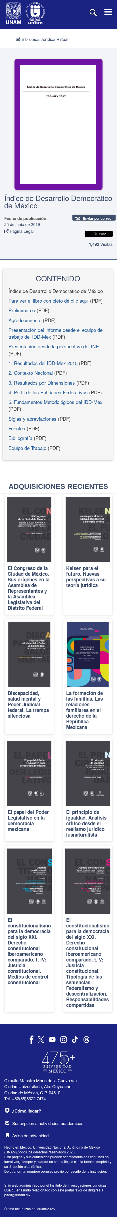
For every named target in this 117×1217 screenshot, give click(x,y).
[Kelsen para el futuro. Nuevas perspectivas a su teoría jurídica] (87, 554)
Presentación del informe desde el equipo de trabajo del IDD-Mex (56, 333)
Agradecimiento (25, 320)
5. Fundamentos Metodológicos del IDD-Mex (56, 401)
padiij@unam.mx (17, 1194)
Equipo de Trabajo (27, 447)
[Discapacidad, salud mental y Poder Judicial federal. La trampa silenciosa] (29, 676)
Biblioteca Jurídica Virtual (44, 39)
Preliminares (22, 310)
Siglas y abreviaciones (33, 418)
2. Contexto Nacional (31, 372)
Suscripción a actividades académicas (47, 1123)
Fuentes (17, 428)
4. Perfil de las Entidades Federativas (48, 392)
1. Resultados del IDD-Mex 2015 (43, 362)
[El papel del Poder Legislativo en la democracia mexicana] (29, 790)
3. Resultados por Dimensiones (42, 382)
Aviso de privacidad (30, 1135)
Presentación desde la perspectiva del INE (54, 346)
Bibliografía (20, 437)
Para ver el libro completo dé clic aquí (49, 300)
